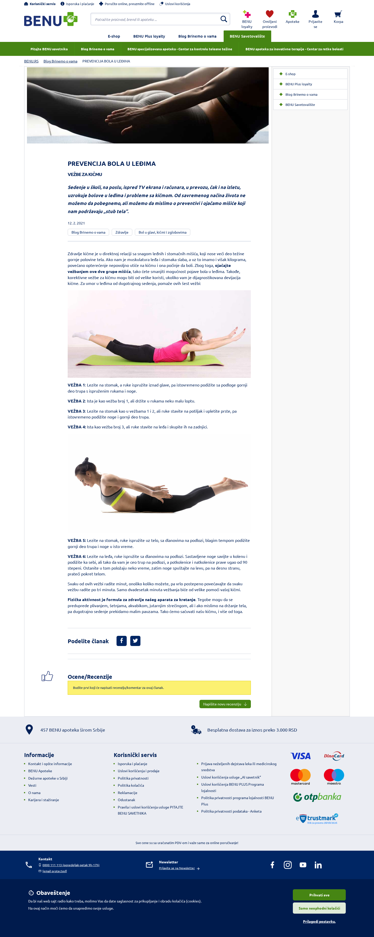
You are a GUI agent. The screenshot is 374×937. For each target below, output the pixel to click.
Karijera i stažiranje (43, 799)
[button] (315, 19)
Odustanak (126, 799)
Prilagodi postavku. (319, 921)
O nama (34, 792)
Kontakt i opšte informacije (50, 763)
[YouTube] (303, 865)
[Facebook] (272, 865)
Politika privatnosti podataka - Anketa (231, 811)
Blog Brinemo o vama (197, 36)
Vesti (32, 785)
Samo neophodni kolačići (319, 908)
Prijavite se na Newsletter (177, 868)
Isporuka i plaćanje (132, 763)
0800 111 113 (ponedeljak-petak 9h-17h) (70, 865)
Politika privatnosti (133, 778)
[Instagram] (288, 865)
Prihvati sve (319, 895)
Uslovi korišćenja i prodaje (139, 770)
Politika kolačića (131, 785)
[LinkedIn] (318, 865)
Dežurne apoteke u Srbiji (48, 778)
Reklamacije (127, 792)
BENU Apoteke (40, 770)
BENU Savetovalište (247, 36)
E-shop (114, 36)
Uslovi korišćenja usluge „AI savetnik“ (231, 777)
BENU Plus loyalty (149, 36)
